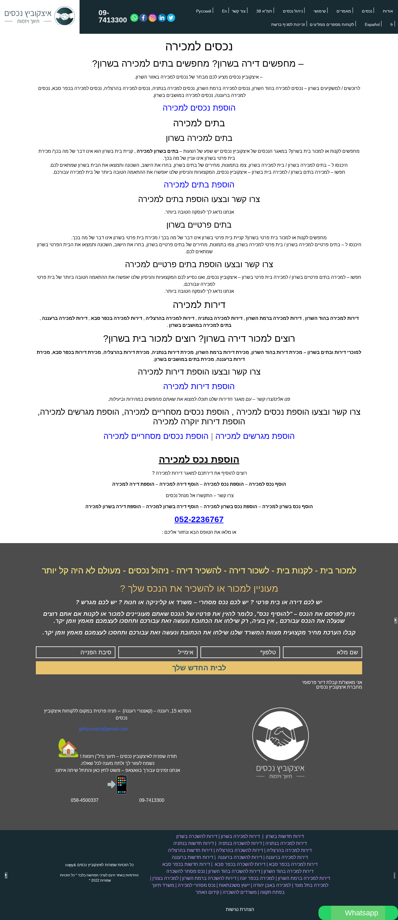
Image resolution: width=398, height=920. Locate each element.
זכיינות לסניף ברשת (288, 24)
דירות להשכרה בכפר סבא (240, 864)
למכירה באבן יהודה (272, 885)
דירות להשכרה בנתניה (240, 843)
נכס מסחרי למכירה (196, 885)
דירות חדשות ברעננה (192, 857)
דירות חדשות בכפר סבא (186, 864)
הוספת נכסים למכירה (199, 107)
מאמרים (344, 11)
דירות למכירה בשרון (240, 836)
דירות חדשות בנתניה (193, 843)
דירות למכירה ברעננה (287, 857)
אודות (388, 11)
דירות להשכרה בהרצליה (239, 850)
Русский (203, 11)
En (224, 11)
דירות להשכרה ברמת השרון (209, 878)
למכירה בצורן (165, 878)
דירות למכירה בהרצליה (289, 850)
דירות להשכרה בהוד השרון (234, 871)
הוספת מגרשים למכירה (255, 436)
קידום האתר (207, 892)
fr (391, 24)
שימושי (320, 11)
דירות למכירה (199, 304)
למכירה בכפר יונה (257, 878)
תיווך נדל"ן (105, 756)
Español (372, 24)
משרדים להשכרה (240, 892)
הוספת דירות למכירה (199, 386)
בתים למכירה (199, 123)
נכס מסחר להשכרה (185, 871)
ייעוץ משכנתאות (234, 885)
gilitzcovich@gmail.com (103, 728)
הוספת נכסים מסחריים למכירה (156, 436)
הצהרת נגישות (240, 909)
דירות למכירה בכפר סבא (293, 864)
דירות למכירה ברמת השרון (304, 878)
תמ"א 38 (264, 11)
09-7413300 (112, 16)
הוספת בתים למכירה (199, 184)
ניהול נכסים (293, 11)
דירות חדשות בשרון (285, 836)
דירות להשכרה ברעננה (240, 857)
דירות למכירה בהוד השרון (289, 871)
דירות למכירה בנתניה (286, 843)
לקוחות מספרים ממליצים (332, 24)
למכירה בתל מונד (311, 885)
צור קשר (239, 11)
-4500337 (88, 800)
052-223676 (197, 519)
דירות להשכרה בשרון (196, 836)
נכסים (367, 11)
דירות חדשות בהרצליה (190, 850)
